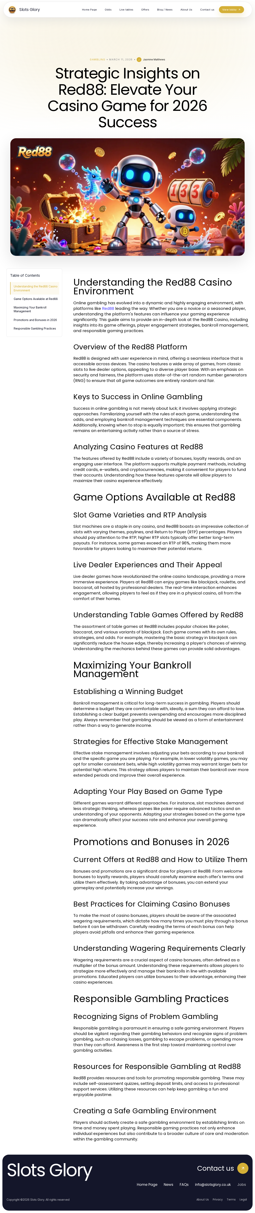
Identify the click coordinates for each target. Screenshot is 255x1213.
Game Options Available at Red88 (36, 299)
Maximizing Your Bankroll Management (30, 309)
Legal (243, 1199)
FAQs (184, 1184)
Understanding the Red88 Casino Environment (36, 288)
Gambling (97, 59)
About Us (202, 1199)
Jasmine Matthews (154, 59)
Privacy (218, 1199)
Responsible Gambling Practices (35, 328)
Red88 (108, 308)
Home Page (147, 1184)
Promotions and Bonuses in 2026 (35, 320)
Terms (231, 1199)
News (168, 1184)
